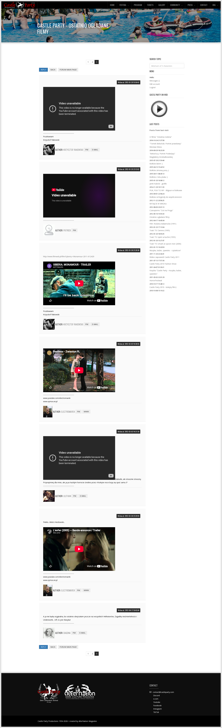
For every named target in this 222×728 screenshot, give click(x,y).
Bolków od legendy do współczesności (166, 197)
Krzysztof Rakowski (73, 149)
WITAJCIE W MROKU (158, 203)
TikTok (156, 712)
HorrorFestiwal (156, 280)
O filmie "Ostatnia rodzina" (161, 137)
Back (52, 69)
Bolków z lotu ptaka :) (159, 177)
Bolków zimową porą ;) (159, 170)
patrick (67, 230)
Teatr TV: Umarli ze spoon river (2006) (165, 244)
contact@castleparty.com (163, 692)
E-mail (95, 149)
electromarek (68, 411)
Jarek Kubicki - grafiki (158, 183)
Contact (203, 5)
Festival (122, 5)
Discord (156, 695)
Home (112, 5)
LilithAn (67, 496)
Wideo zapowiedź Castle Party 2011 (164, 257)
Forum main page (68, 69)
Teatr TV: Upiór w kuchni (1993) (163, 237)
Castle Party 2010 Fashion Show (163, 264)
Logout (153, 87)
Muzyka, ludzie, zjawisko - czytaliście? (165, 250)
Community (175, 5)
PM (86, 149)
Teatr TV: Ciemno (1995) (160, 230)
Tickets (150, 5)
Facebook (157, 705)
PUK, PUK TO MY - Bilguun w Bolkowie (166, 190)
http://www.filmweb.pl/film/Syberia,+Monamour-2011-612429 (68, 256)
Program (138, 5)
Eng (214, 5)
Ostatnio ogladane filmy (159, 217)
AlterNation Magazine (88, 721)
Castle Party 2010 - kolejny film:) (163, 287)
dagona (67, 633)
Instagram (157, 709)
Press (190, 5)
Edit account (155, 84)
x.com (155, 699)
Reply (43, 69)
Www (86, 411)
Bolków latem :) (156, 163)
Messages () (155, 80)
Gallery (161, 5)
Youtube (156, 702)
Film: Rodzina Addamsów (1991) (163, 224)
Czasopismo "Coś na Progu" (161, 210)
